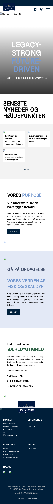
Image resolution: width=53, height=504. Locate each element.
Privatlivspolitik (32, 498)
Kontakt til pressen (9, 424)
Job (4, 432)
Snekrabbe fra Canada (10, 457)
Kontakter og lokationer (10, 426)
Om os (30, 424)
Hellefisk (5, 449)
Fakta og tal (31, 426)
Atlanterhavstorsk (8, 454)
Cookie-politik (20, 498)
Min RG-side (32, 449)
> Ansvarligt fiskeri (17, 370)
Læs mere (13, 231)
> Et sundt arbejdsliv (18, 380)
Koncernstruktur (8, 429)
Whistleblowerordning (10, 435)
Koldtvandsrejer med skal (11, 451)
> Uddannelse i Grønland (20, 386)
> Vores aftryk (15, 375)
